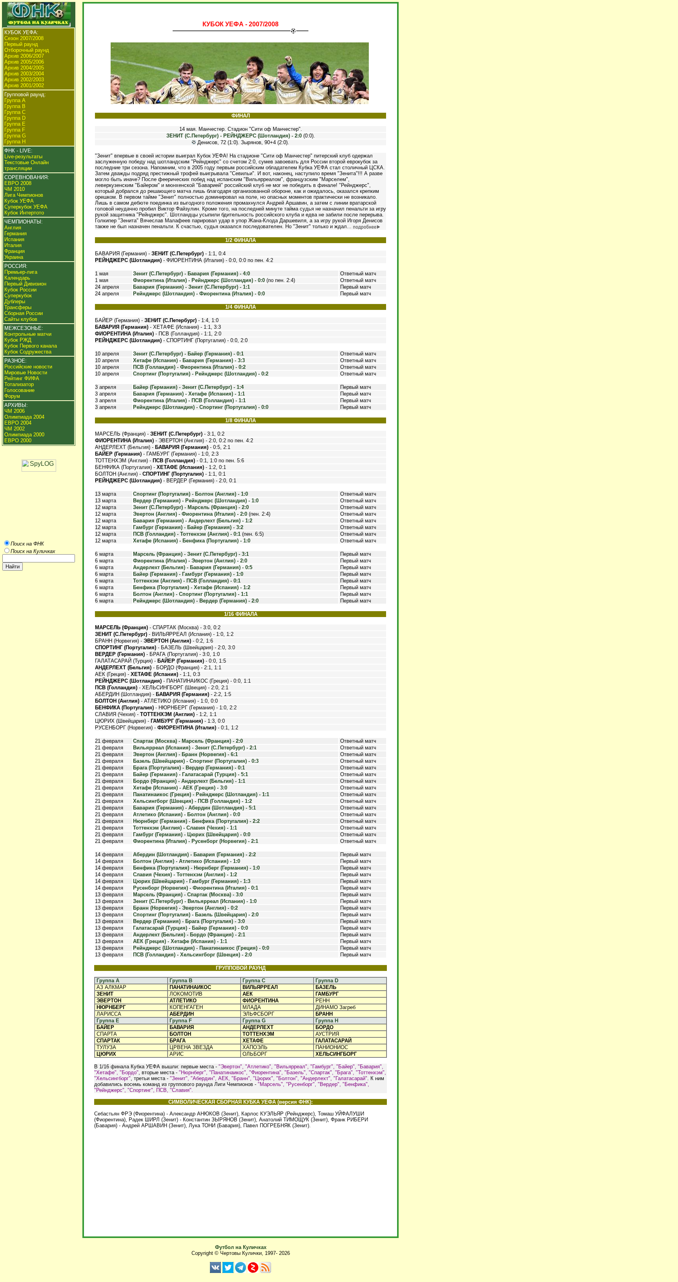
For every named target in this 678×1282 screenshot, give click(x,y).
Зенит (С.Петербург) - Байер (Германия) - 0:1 (188, 354)
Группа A (108, 980)
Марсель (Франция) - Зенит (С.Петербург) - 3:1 (191, 554)
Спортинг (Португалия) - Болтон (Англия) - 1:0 (190, 494)
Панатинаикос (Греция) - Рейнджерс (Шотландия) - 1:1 (201, 794)
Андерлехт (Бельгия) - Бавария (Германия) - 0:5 (192, 567)
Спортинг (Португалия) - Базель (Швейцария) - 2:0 (196, 915)
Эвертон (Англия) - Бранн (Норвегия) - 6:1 (185, 754)
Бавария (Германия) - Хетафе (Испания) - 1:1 (189, 394)
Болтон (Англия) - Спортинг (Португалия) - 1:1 (190, 594)
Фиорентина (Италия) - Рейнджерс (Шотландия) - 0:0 (199, 280)
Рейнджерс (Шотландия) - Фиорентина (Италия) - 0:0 (199, 294)
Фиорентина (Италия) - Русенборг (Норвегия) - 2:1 (195, 841)
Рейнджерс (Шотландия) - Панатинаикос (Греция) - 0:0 (201, 948)
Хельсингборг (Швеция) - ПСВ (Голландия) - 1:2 (192, 801)
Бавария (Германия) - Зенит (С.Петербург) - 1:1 (191, 287)
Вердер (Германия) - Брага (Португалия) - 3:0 (189, 921)
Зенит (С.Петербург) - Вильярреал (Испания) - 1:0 (195, 901)
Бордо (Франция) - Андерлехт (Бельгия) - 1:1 (189, 781)
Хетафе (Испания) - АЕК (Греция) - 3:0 (180, 788)
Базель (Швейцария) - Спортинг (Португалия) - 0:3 (196, 761)
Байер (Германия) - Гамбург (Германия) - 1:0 (188, 574)
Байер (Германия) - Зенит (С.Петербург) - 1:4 (188, 387)
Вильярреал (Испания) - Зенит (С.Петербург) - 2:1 (195, 748)
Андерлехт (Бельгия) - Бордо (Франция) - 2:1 (189, 935)
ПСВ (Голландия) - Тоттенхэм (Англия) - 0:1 (187, 534)
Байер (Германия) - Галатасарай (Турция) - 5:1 (190, 774)
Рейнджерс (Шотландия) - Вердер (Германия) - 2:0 (196, 601)
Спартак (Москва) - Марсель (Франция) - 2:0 (188, 741)
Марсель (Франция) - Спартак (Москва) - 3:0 (188, 894)
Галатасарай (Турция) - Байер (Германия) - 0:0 (190, 928)
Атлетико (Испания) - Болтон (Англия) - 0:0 (186, 814)
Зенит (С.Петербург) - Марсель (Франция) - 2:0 (191, 507)
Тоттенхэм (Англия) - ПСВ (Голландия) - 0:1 (187, 581)
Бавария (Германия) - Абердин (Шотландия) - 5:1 (194, 808)
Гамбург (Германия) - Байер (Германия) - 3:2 (188, 527)
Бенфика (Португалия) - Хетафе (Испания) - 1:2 (191, 587)
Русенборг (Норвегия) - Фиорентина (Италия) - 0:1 (195, 888)
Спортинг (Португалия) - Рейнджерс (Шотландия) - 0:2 (200, 374)
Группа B (181, 980)
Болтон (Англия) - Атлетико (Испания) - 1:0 (186, 861)
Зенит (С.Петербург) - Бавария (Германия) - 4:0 (191, 274)
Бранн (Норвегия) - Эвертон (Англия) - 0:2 (185, 908)
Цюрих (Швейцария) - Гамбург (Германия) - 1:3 (191, 881)
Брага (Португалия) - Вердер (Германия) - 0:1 (189, 768)
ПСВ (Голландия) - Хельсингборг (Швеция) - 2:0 (192, 955)
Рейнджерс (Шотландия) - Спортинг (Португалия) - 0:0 (200, 407)
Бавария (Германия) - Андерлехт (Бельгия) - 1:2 (192, 521)
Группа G (254, 1021)
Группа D (326, 980)
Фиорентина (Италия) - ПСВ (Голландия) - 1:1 (189, 400)
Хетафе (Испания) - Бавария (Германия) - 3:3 (189, 360)
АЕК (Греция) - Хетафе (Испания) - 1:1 (180, 941)
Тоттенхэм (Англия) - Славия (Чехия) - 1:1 (185, 828)
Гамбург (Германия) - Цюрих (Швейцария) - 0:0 (191, 834)
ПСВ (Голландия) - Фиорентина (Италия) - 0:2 (189, 367)
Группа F (181, 1021)
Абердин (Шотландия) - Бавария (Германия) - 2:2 (194, 854)
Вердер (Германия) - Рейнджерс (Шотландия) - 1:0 (196, 501)
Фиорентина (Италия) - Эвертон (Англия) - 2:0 (190, 561)
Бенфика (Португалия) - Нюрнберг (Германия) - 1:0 (196, 868)
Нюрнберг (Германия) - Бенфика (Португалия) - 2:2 (196, 821)
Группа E (108, 1021)
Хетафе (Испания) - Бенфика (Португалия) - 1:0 (191, 541)
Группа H (326, 1021)
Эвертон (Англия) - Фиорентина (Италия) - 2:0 (190, 514)
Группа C (253, 980)
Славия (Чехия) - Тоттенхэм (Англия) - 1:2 (185, 874)
